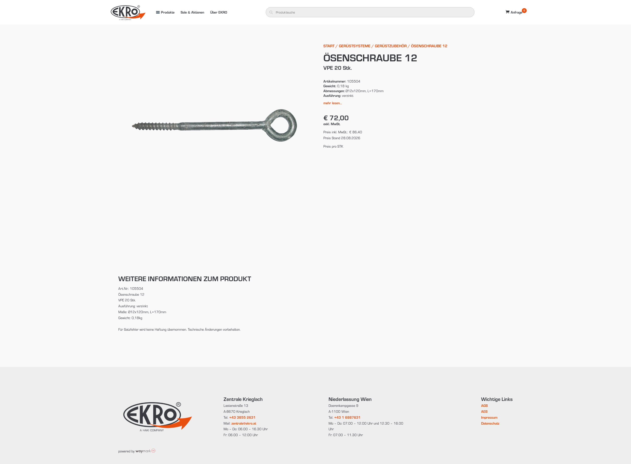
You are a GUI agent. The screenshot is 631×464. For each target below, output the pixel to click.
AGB (484, 405)
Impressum (489, 417)
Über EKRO (218, 12)
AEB (484, 411)
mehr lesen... (332, 103)
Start (328, 45)
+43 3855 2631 (242, 417)
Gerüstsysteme (354, 45)
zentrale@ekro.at (243, 423)
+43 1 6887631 (347, 417)
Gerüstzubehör (391, 45)
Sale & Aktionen (192, 12)
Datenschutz (490, 423)
